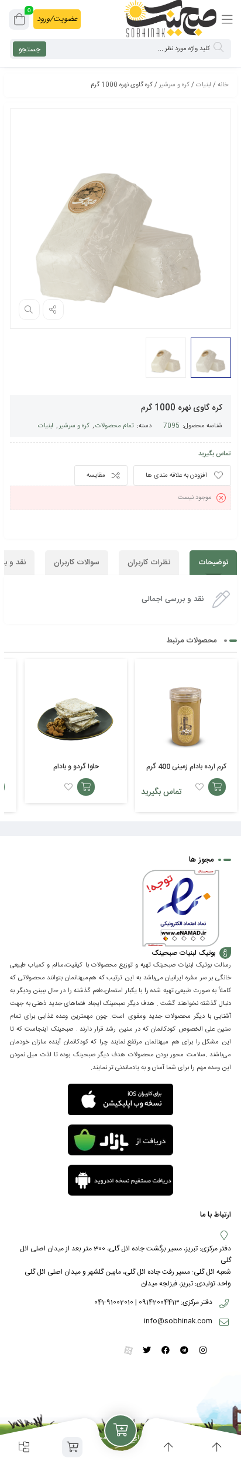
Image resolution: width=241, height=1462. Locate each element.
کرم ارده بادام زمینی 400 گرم (186, 766)
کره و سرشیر (174, 85)
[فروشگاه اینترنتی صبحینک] (170, 18)
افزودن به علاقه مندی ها (176, 475)
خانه (223, 85)
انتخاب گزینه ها (86, 787)
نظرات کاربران (149, 562)
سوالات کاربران (76, 562)
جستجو (29, 49)
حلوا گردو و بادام (76, 766)
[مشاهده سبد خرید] (19, 21)
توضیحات (213, 562)
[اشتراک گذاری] (53, 309)
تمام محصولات (114, 426)
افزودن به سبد (217, 787)
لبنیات (203, 85)
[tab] (213, 562)
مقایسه (96, 475)
